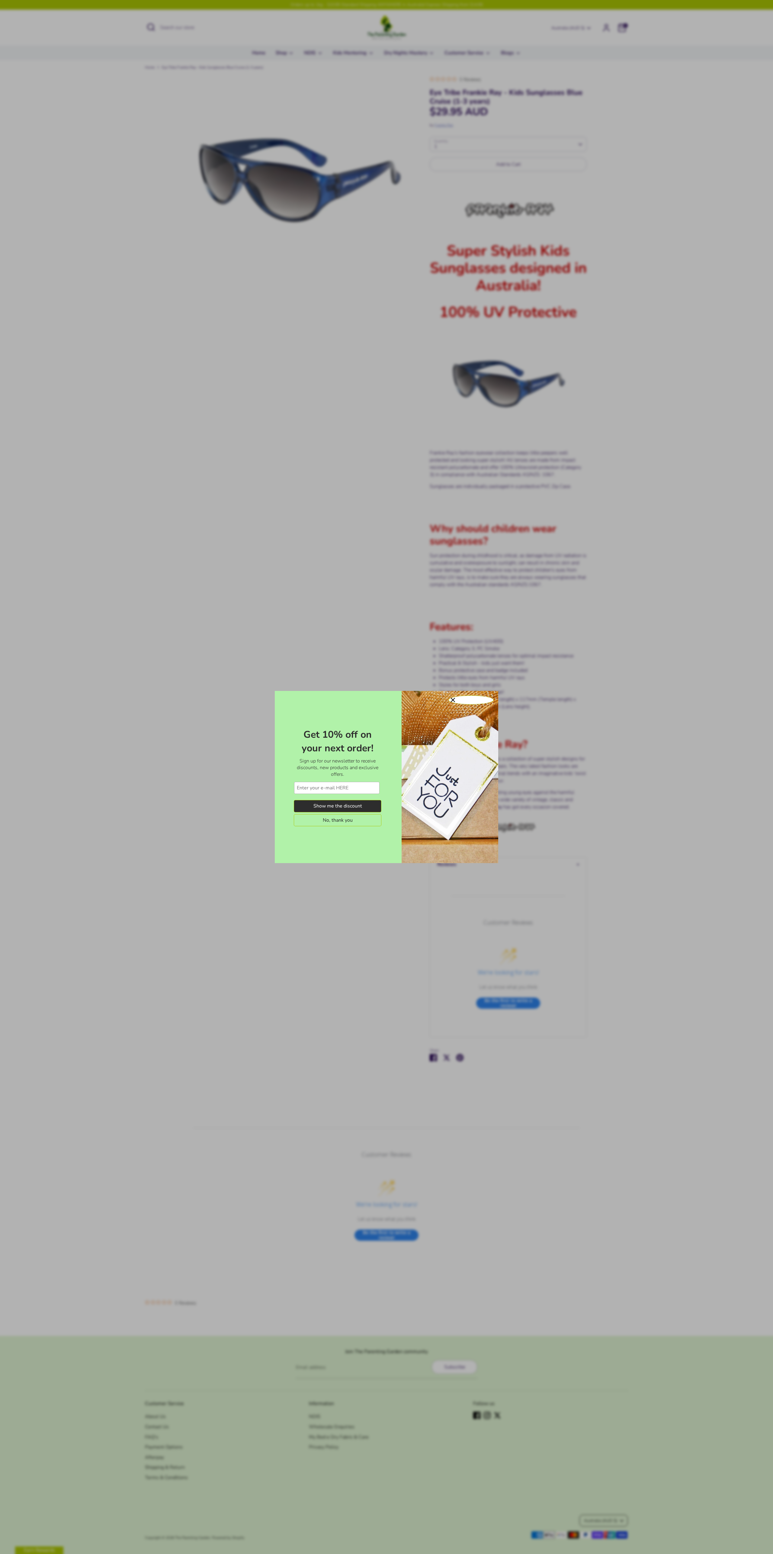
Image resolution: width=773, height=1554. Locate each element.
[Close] (471, 700)
